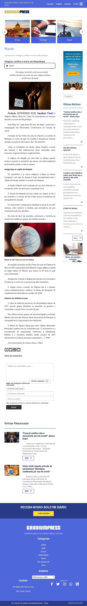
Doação (43, 552)
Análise (43, 545)
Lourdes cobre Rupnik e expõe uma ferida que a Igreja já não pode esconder (72, 176)
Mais (27, 458)
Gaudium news (9, 55)
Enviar (13, 407)
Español (50, 4)
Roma (43, 565)
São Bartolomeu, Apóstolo (70, 149)
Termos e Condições (75, 603)
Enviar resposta (37, 381)
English (59, 4)
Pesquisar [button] (68, 96)
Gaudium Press (45, 113)
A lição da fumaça (70, 208)
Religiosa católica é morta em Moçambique (24, 61)
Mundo (9, 49)
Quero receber (43, 514)
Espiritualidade (43, 555)
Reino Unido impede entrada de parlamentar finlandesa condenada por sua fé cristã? (37, 469)
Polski (76, 4)
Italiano (67, 4)
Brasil (43, 548)
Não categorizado (43, 562)
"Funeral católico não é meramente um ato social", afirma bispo (39, 436)
